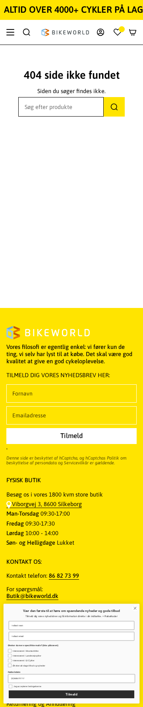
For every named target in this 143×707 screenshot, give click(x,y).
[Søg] (114, 107)
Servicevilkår (76, 462)
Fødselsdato (14, 672)
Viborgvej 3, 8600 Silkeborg (47, 504)
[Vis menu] (10, 32)
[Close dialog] (135, 608)
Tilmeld (72, 694)
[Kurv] (132, 32)
